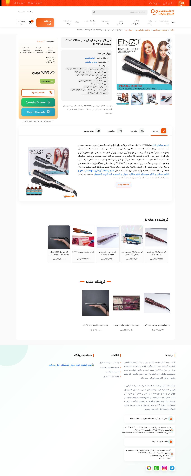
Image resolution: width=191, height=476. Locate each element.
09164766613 (127, 433)
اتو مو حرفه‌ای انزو (161, 145)
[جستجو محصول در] (94, 12)
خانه (173, 22)
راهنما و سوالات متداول (109, 362)
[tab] (159, 131)
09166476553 (160, 433)
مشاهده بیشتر (123, 184)
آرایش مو (129, 30)
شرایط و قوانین (112, 372)
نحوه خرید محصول (111, 376)
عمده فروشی (120, 22)
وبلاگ (77, 22)
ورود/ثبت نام (21, 22)
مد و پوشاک (149, 22)
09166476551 (137, 433)
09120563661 (139, 430)
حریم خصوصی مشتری (109, 367)
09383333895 (158, 430)
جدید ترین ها (105, 22)
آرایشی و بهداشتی (160, 30)
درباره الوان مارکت (67, 22)
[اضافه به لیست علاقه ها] (169, 40)
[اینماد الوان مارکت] (71, 365)
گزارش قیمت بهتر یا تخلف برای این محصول (37, 121)
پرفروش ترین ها (90, 22)
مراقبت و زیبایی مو (143, 30)
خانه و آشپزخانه (135, 22)
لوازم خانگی (135, 174)
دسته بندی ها (163, 22)
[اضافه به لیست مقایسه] (169, 53)
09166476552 (148, 433)
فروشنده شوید (47, 22)
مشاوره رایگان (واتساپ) (36, 102)
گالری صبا (40, 41)
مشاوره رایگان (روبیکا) (36, 112)
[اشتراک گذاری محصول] (169, 47)
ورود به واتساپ (91, 62)
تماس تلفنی (90, 58)
